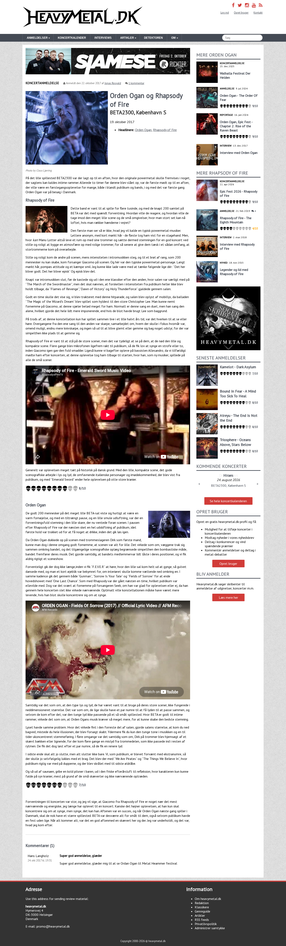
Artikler (200, 915)
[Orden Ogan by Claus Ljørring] (169, 524)
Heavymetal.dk (82, 17)
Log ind (224, 12)
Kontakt (258, 12)
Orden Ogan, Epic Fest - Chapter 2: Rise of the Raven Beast (236, 126)
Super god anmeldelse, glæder (81, 855)
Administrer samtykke (210, 928)
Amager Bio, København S (228, 485)
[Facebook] (233, 5)
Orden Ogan (143, 130)
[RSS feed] (261, 5)
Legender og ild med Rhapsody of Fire (234, 272)
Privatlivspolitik (206, 924)
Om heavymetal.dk (208, 899)
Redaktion (202, 903)
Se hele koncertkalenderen (228, 501)
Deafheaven (228, 475)
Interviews (103, 37)
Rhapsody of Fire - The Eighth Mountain (235, 220)
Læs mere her (228, 597)
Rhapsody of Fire (165, 130)
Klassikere (202, 907)
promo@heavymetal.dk (53, 926)
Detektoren (153, 37)
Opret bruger (241, 12)
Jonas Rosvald (112, 83)
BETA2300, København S (138, 112)
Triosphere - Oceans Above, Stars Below (235, 442)
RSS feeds (202, 920)
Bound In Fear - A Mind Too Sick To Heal (238, 393)
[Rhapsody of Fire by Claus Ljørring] (46, 219)
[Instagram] (247, 5)
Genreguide (202, 911)
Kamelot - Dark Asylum (238, 366)
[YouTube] (254, 5)
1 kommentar (136, 83)
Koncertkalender (72, 37)
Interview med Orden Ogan (239, 153)
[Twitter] (240, 5)
